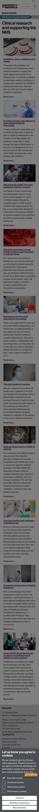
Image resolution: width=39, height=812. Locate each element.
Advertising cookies (16, 787)
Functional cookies (15, 782)
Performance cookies (17, 791)
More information (19, 808)
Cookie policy (31, 775)
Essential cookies (15, 778)
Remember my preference (20, 803)
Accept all (19, 798)
